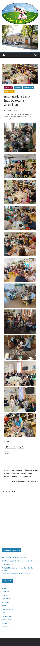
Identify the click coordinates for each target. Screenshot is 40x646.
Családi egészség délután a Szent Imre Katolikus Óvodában (19, 561)
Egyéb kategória (28, 87)
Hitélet (4, 606)
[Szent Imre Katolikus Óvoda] (4, 55)
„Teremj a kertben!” (8, 564)
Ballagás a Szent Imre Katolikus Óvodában (15, 557)
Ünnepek (4, 623)
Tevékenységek (9, 91)
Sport (3, 613)
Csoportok (18, 87)
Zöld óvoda (5, 627)
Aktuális (4, 588)
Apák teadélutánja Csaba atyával (24, 481)
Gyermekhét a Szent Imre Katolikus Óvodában (16, 574)
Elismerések (5, 602)
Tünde (15, 110)
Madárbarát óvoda (7, 609)
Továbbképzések (7, 620)
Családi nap (8, 87)
